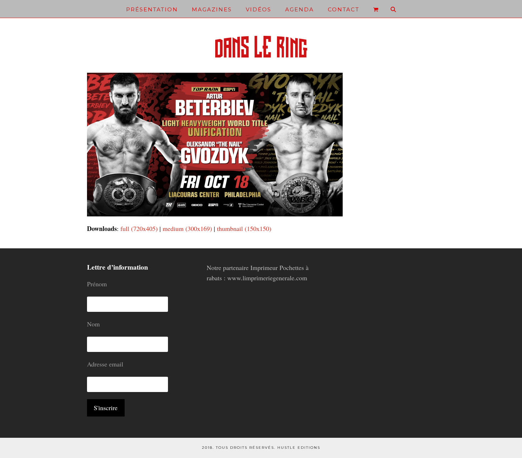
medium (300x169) (187, 228)
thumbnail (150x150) (244, 228)
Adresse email (105, 364)
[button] (375, 9)
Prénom (97, 284)
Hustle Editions (298, 447)
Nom (93, 324)
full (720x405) (139, 228)
